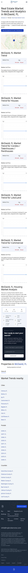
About (2, 555)
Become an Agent (22, 506)
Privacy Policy (4, 557)
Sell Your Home (22, 519)
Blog (2, 519)
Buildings (3, 514)
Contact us (3, 560)
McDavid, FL (4, 17)
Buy (2, 511)
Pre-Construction (11, 515)
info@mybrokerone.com (11, 528)
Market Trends (17, 515)
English (2, 563)
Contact (16, 519)
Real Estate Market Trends (18, 17)
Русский (8, 563)
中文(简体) (19, 563)
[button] (14, 40)
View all (3, 371)
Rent (9, 511)
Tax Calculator (10, 519)
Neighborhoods (18, 511)
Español (13, 563)
